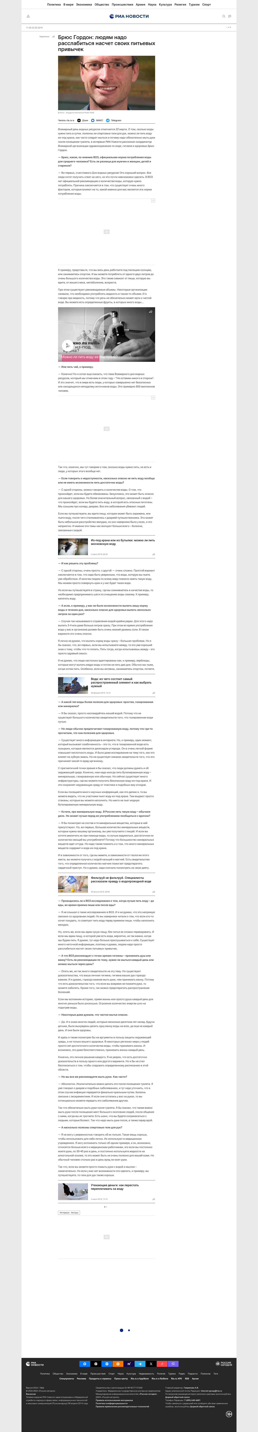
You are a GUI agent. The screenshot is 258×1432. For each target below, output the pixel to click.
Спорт (112, 1373)
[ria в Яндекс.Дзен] (95, 1364)
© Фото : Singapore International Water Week (76, 113)
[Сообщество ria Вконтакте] (107, 1364)
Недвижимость (146, 1373)
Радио (182, 1373)
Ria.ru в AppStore (140, 1378)
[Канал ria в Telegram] (140, 1364)
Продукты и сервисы (100, 1378)
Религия (161, 1373)
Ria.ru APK (176, 1378)
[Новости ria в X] (151, 1364)
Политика (45, 1373)
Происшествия (98, 1373)
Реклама (81, 1378)
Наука (121, 1373)
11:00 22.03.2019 (34, 28)
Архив (195, 1378)
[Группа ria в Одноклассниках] (118, 1364)
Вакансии (31, 1394)
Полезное (206, 1373)
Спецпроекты (66, 1378)
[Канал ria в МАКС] (84, 1364)
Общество (58, 1373)
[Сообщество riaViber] (173, 1364)
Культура (131, 1373)
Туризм (172, 1373)
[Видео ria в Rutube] (129, 1364)
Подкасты (193, 1373)
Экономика (71, 1373)
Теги (216, 1373)
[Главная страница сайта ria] (129, 16)
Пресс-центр (121, 1378)
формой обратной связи (177, 1397)
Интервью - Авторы (69, 1212)
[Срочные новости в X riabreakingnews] (162, 1364)
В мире (83, 1373)
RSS (187, 1378)
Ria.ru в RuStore (160, 1378)
